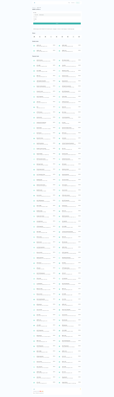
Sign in (78, 2)
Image (35, 12)
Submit (57, 23)
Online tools (33, 7)
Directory (73, 2)
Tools (69, 2)
